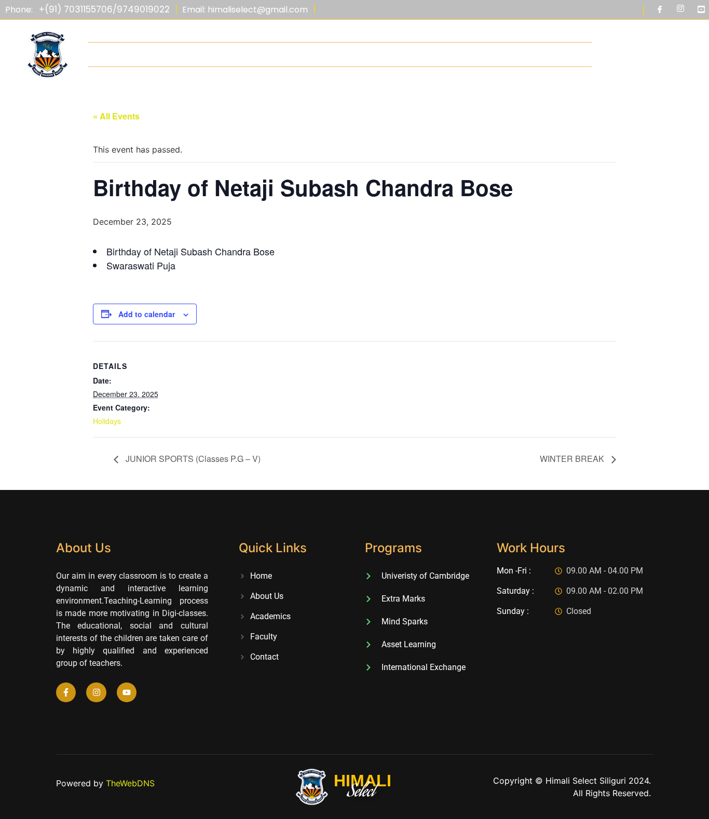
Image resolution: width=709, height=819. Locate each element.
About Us (164, 54)
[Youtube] (701, 10)
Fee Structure (279, 54)
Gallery (494, 54)
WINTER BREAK (573, 459)
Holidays (107, 421)
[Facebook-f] (66, 692)
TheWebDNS (130, 783)
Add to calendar (146, 314)
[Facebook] (659, 10)
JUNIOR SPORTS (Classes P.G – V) (192, 459)
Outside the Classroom (420, 54)
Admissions (217, 54)
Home (122, 54)
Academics (340, 54)
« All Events (116, 116)
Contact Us (545, 54)
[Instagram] (680, 10)
